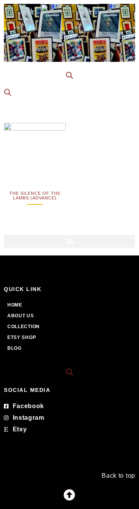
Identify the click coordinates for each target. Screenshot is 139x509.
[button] (69, 241)
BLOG (14, 348)
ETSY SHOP (21, 337)
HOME (14, 305)
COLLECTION (23, 326)
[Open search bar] (69, 372)
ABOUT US (20, 315)
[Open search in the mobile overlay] (69, 75)
